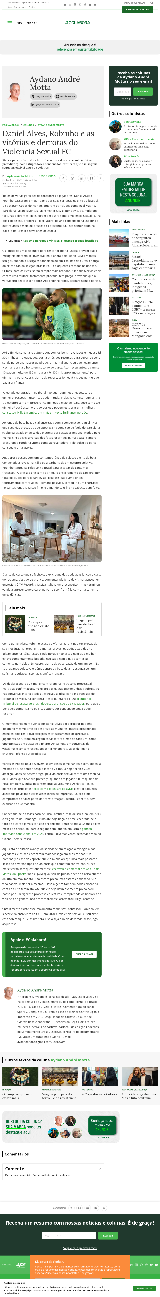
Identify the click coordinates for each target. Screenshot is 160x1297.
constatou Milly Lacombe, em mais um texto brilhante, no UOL (44, 412)
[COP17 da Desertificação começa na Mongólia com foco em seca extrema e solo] (119, 328)
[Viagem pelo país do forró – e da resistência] (64, 624)
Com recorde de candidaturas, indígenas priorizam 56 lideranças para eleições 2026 (143, 288)
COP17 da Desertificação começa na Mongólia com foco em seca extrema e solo (143, 333)
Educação (32, 618)
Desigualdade (128, 1090)
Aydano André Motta (55, 83)
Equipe (32, 7)
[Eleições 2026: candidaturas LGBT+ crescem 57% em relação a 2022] (119, 306)
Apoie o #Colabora (137, 9)
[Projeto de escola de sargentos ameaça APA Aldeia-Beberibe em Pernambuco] (119, 238)
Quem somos (13, 2)
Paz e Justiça (149, 275)
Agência (30, 2)
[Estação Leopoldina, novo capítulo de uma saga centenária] (119, 260)
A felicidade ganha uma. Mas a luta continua (139, 1096)
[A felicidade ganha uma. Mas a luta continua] (140, 1076)
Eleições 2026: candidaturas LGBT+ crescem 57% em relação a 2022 (144, 309)
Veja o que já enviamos (133, 98)
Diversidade (89, 616)
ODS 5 (51, 176)
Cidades (79, 616)
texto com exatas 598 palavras (52, 789)
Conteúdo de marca (17, 7)
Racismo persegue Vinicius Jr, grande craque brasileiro (60, 241)
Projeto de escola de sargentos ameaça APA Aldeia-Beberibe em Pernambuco (144, 241)
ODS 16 (42, 176)
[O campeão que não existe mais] (15, 624)
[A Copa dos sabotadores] (100, 1076)
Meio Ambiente (138, 230)
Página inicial (10, 124)
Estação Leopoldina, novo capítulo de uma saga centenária (144, 262)
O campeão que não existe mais (38, 626)
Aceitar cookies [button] (144, 1288)
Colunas (28, 124)
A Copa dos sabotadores (100, 1094)
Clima (134, 320)
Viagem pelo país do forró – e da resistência (87, 625)
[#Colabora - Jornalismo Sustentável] (77, 22)
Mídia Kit (45, 2)
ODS (19, 22)
